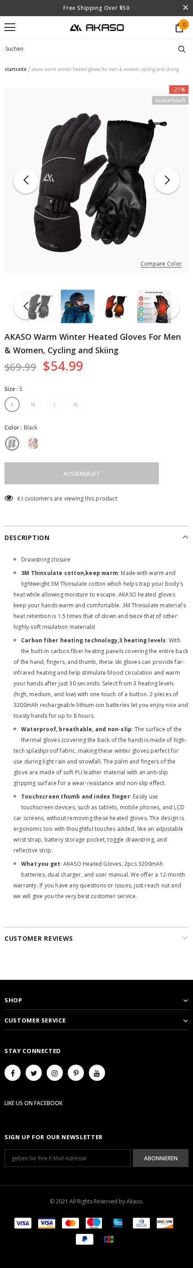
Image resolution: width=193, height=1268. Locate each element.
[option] (96, 181)
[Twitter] (34, 1073)
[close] (185, 8)
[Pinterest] (76, 1073)
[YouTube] (97, 1073)
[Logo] (97, 26)
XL (76, 404)
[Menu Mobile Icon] (9, 27)
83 (20, 499)
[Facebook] (12, 1073)
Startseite (15, 69)
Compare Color (161, 264)
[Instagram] (55, 1073)
